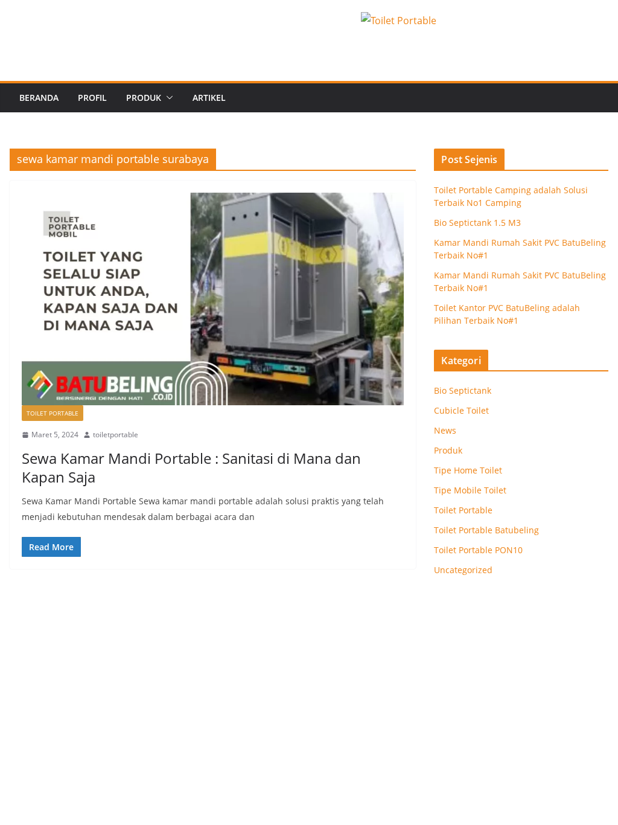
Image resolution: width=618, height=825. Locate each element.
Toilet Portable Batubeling (486, 530)
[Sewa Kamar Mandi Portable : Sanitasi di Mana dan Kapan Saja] (213, 299)
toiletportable (115, 434)
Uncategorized (463, 570)
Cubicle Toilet (461, 410)
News (445, 430)
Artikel (209, 97)
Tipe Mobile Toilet (470, 490)
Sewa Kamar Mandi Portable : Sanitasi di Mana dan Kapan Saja (191, 467)
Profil (92, 97)
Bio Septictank (462, 390)
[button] (167, 97)
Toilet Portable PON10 (478, 550)
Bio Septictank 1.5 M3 (477, 222)
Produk (143, 97)
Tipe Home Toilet (468, 470)
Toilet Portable (52, 413)
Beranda (39, 97)
